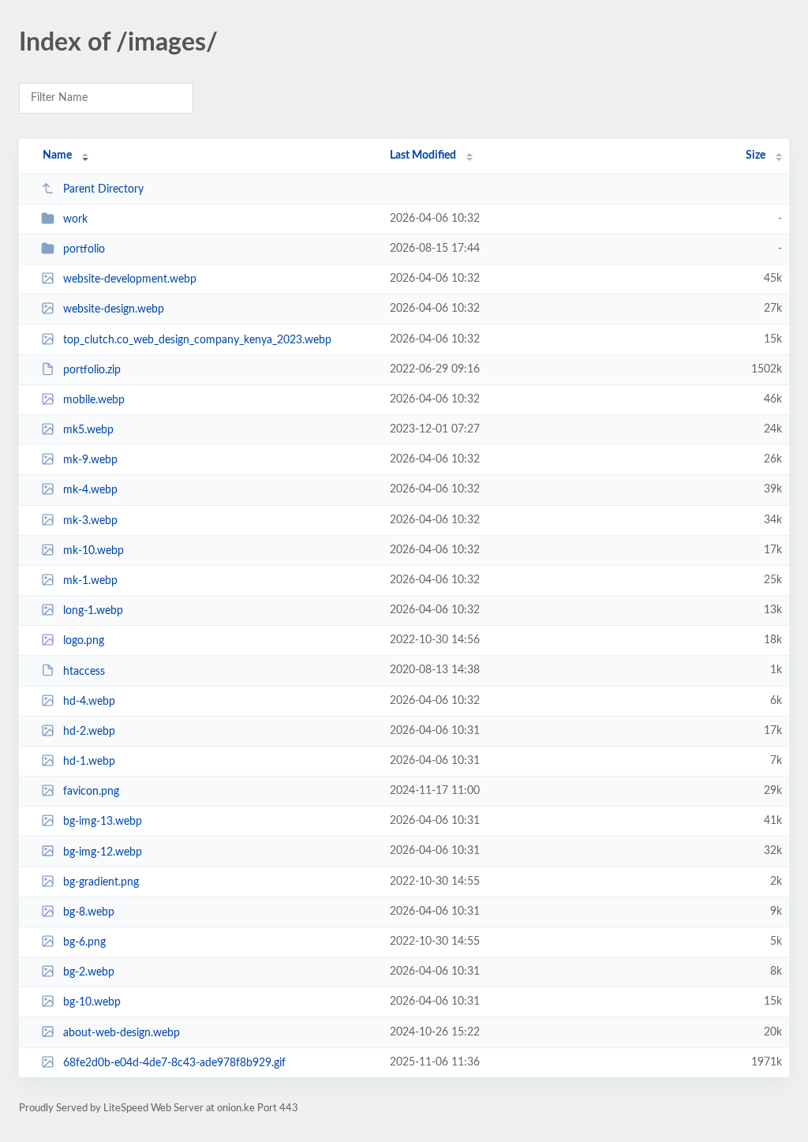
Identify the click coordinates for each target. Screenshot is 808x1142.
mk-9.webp (90, 460)
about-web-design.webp (121, 1032)
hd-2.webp (89, 731)
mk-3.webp (90, 520)
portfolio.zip (92, 370)
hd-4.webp (89, 701)
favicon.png (91, 791)
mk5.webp (88, 430)
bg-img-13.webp (102, 821)
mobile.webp (94, 400)
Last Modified (423, 155)
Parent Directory (103, 189)
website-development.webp (129, 279)
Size (755, 155)
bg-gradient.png (101, 882)
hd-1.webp (89, 761)
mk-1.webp (90, 580)
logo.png (83, 640)
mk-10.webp (93, 550)
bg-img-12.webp (102, 851)
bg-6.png (84, 942)
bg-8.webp (88, 912)
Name (57, 155)
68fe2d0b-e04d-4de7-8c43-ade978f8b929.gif (174, 1063)
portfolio (84, 249)
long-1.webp (93, 610)
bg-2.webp (88, 972)
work (75, 219)
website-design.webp (113, 309)
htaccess (84, 670)
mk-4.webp (90, 490)
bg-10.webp (92, 1002)
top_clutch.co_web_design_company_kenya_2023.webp (197, 340)
